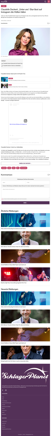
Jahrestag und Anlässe (6, 406)
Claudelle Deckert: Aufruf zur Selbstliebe (12, 65)
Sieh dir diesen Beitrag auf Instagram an (18, 124)
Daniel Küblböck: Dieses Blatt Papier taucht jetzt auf (13, 264)
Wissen (3, 408)
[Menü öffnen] (49, 1)
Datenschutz (4, 421)
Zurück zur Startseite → (25, 163)
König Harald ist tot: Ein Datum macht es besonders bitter (15, 361)
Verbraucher (4, 410)
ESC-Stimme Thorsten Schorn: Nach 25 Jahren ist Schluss (17, 86)
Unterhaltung (4, 400)
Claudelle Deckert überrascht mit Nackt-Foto (12, 63)
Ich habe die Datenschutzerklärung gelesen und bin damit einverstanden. (15, 198)
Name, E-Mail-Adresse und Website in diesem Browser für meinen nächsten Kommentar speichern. (23, 186)
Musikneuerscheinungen (6, 402)
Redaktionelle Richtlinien (6, 429)
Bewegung (4, 414)
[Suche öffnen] (45, 1)
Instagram (4, 167)
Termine (3, 404)
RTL (18, 167)
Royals (3, 412)
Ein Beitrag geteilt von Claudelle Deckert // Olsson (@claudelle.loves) (25, 142)
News (3, 6)
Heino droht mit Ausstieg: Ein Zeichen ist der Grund (16, 80)
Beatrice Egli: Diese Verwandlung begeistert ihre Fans (13, 282)
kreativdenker (4, 23)
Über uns (3, 427)
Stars (3, 398)
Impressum (4, 423)
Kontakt (3, 425)
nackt (9, 167)
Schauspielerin (23, 167)
